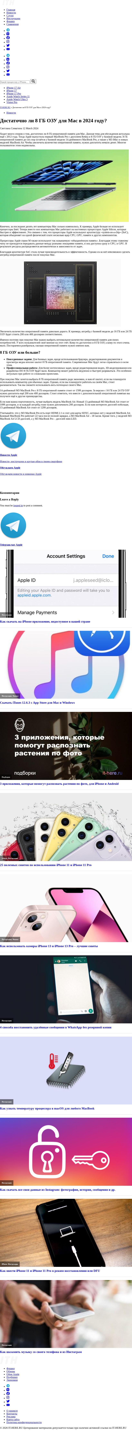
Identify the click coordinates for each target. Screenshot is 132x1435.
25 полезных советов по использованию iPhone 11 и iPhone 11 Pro (46, 865)
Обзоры (10, 1371)
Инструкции (13, 18)
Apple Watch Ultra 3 (17, 99)
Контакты (11, 1413)
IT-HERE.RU (5, 107)
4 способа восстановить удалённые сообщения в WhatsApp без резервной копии (55, 1027)
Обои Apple (12, 1374)
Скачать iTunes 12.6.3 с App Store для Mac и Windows (37, 702)
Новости (11, 12)
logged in (18, 505)
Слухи (10, 15)
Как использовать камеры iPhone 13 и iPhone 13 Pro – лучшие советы (49, 946)
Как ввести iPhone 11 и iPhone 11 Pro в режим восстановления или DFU (50, 1270)
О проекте (12, 1410)
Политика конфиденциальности (24, 1422)
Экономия (12, 1380)
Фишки (10, 21)
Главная (10, 9)
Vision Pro (11, 102)
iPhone (4, 858)
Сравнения (12, 24)
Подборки (6, 777)
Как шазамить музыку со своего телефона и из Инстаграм (41, 1352)
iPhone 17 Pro (13, 93)
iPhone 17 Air (13, 87)
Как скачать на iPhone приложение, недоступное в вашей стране (45, 621)
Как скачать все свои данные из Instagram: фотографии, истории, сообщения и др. (57, 1189)
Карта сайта (12, 1419)
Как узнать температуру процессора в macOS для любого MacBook (47, 1108)
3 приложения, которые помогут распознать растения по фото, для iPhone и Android (59, 783)
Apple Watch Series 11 (18, 96)
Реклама (10, 1416)
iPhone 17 (11, 90)
